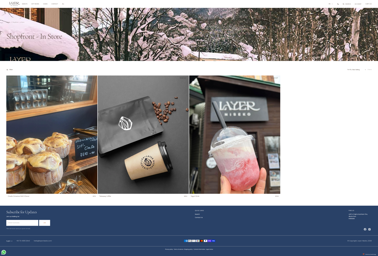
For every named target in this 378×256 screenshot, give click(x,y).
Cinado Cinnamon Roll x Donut (18, 196)
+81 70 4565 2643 (23, 241)
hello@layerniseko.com (43, 241)
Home (8, 22)
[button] (347, 4)
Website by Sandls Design (370, 254)
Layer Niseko (362, 241)
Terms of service (178, 249)
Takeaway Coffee (105, 196)
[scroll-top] (373, 251)
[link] (51, 135)
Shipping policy (188, 249)
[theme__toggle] (338, 4)
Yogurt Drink (195, 196)
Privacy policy (169, 249)
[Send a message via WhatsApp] (3, 252)
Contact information (199, 249)
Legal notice (209, 249)
